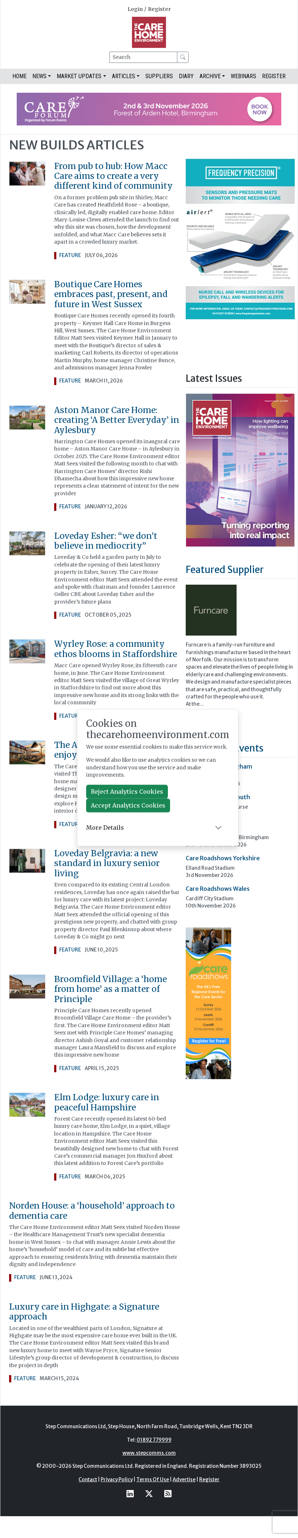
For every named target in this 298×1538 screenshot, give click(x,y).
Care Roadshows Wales (218, 888)
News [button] (39, 76)
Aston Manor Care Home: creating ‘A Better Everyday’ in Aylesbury (116, 420)
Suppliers (159, 76)
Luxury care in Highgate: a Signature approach (84, 1312)
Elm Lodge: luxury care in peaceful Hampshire (106, 1102)
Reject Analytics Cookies (127, 792)
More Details (105, 827)
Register (159, 9)
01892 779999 (154, 1440)
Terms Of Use (152, 1480)
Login (135, 9)
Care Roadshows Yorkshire (223, 858)
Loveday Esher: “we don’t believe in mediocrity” (105, 541)
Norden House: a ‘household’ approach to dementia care (92, 1211)
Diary (186, 76)
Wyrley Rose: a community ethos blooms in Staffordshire (115, 649)
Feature (70, 255)
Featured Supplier (225, 570)
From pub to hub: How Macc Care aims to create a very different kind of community (113, 176)
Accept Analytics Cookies (128, 805)
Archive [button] (210, 76)
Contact (87, 1480)
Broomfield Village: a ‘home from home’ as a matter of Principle (110, 989)
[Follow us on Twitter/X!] (149, 1493)
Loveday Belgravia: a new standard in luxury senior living (107, 863)
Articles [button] (123, 76)
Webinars (243, 76)
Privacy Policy (117, 1480)
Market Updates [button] (79, 76)
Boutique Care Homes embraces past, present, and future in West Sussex (111, 294)
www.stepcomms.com (149, 1453)
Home (19, 76)
